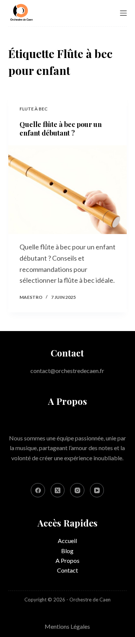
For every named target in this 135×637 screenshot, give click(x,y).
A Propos (68, 560)
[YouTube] (97, 490)
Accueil (67, 540)
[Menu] (123, 13)
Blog (67, 550)
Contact (67, 570)
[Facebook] (38, 490)
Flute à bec (34, 109)
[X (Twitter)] (58, 490)
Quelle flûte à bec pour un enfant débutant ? (61, 128)
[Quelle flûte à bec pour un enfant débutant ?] (67, 189)
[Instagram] (77, 490)
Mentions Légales (67, 626)
